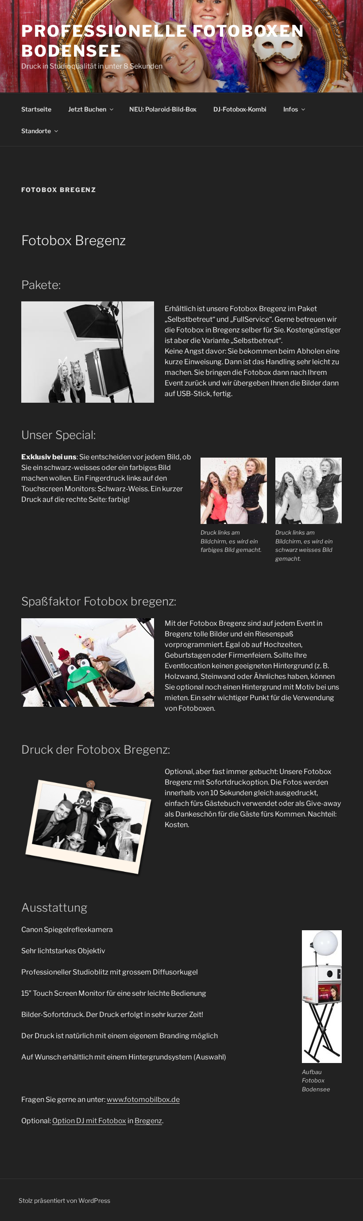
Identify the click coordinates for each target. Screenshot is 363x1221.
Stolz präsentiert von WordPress (64, 1200)
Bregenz (148, 1121)
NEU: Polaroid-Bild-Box (163, 109)
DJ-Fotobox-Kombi (239, 109)
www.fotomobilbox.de (143, 1099)
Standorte (36, 131)
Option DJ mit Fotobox (89, 1121)
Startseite (36, 109)
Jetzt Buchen (87, 109)
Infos (290, 109)
